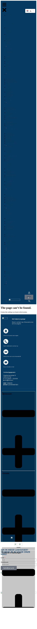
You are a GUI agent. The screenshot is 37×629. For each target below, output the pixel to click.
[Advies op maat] (5, 331)
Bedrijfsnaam (4, 562)
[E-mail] (5, 362)
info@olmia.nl (8, 380)
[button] (4, 7)
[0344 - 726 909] (5, 341)
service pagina (16, 324)
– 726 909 (14, 378)
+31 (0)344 (7, 378)
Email (2, 557)
